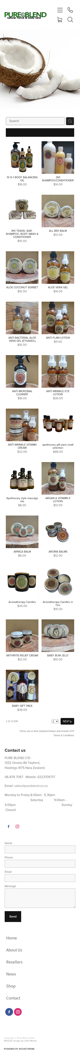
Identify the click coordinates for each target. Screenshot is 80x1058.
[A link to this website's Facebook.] (8, 826)
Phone (9, 857)
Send (13, 916)
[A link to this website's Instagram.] (17, 826)
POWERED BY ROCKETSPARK (19, 1048)
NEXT (67, 721)
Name (8, 843)
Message (10, 886)
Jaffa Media (30, 1040)
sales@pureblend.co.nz (31, 785)
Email (8, 871)
